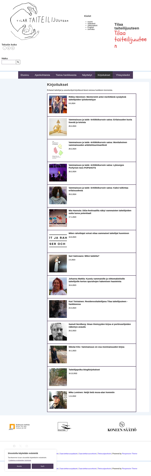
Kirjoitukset (104, 75)
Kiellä (19, 466)
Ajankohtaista (42, 75)
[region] (31, 460)
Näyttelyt (87, 75)
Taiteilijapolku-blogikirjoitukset (84, 369)
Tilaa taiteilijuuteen (126, 26)
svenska (91, 29)
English (91, 27)
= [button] (13, 48)
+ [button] (8, 48)
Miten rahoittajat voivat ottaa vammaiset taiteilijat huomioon (99, 233)
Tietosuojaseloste (104, 454)
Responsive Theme (129, 454)
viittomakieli (92, 25)
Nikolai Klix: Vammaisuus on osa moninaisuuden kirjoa (96, 347)
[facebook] (14, 446)
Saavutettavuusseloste (87, 454)
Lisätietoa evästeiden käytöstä (19, 460)
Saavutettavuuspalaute (68, 454)
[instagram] (27, 446)
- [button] (4, 48)
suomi (90, 22)
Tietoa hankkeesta (66, 75)
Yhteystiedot (123, 75)
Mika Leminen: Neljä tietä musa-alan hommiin (92, 392)
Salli (42, 466)
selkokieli (91, 24)
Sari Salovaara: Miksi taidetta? (84, 256)
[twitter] (20, 446)
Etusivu (25, 75)
